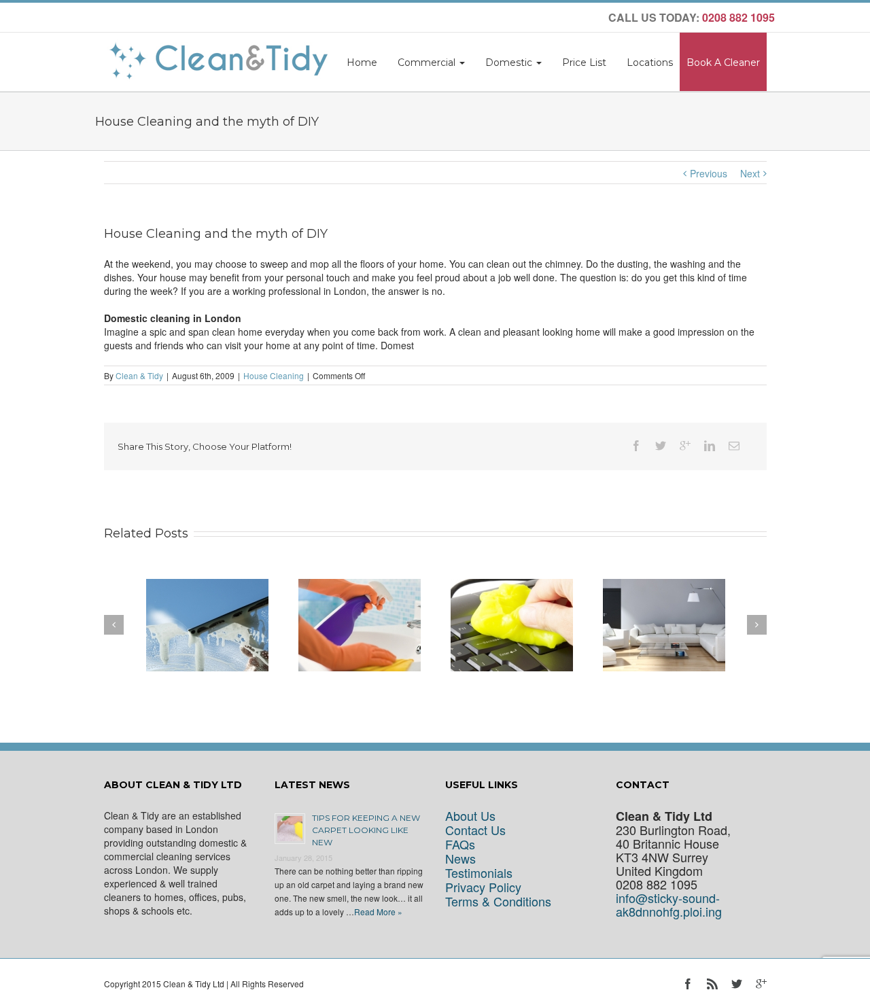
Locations (650, 62)
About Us (470, 816)
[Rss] (712, 983)
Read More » (378, 911)
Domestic (510, 62)
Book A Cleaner (723, 62)
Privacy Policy (483, 887)
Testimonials (478, 873)
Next (750, 173)
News (460, 858)
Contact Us (475, 830)
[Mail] (734, 445)
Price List (584, 62)
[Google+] (685, 445)
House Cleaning (273, 375)
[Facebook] (636, 445)
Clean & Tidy (139, 375)
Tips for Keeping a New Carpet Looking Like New (366, 830)
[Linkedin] (709, 445)
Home (362, 62)
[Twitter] (660, 445)
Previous (708, 173)
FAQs (460, 844)
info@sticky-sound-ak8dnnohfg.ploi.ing (669, 905)
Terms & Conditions (498, 901)
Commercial (428, 62)
